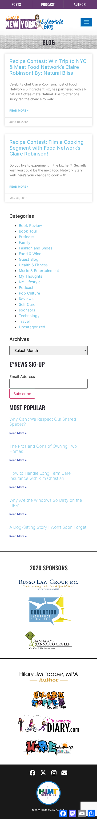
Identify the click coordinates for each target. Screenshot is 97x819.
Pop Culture (29, 293)
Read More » (19, 110)
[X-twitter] (43, 772)
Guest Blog (28, 259)
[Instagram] (54, 772)
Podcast (26, 287)
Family (24, 242)
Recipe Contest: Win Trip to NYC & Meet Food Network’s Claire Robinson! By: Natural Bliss (47, 67)
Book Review (30, 225)
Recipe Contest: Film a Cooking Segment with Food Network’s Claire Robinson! (46, 148)
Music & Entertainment (39, 270)
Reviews (26, 298)
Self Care (27, 304)
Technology (29, 315)
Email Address (22, 376)
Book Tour (28, 231)
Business (26, 236)
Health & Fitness (33, 265)
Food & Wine (30, 253)
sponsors (27, 310)
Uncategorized (32, 327)
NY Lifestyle (29, 281)
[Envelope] (64, 772)
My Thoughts (30, 276)
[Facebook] (32, 772)
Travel (24, 321)
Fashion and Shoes (35, 248)
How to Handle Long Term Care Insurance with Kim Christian (40, 476)
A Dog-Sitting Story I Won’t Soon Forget (47, 527)
